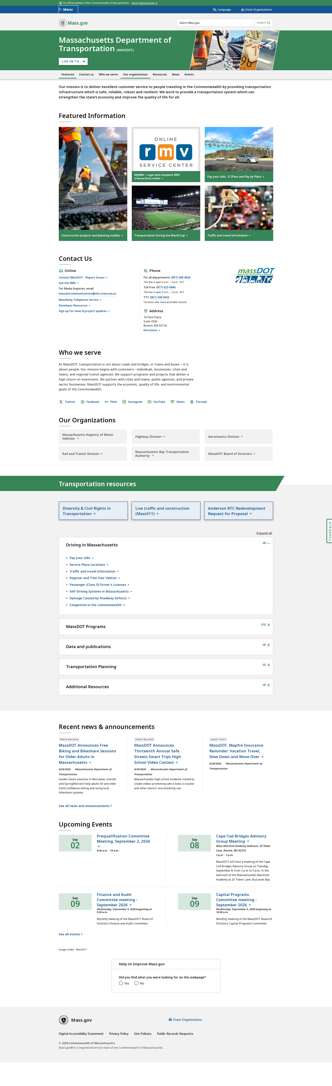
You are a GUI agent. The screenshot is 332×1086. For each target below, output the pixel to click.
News (175, 74)
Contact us (86, 74)
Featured (67, 74)
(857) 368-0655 (159, 297)
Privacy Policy (118, 1034)
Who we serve (108, 74)
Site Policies (142, 1034)
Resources (160, 74)
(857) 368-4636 (180, 277)
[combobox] (224, 23)
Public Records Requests (175, 1034)
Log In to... (72, 61)
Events (189, 74)
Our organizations (135, 74)
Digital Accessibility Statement (81, 1034)
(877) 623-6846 (166, 287)
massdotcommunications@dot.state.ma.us (87, 294)
